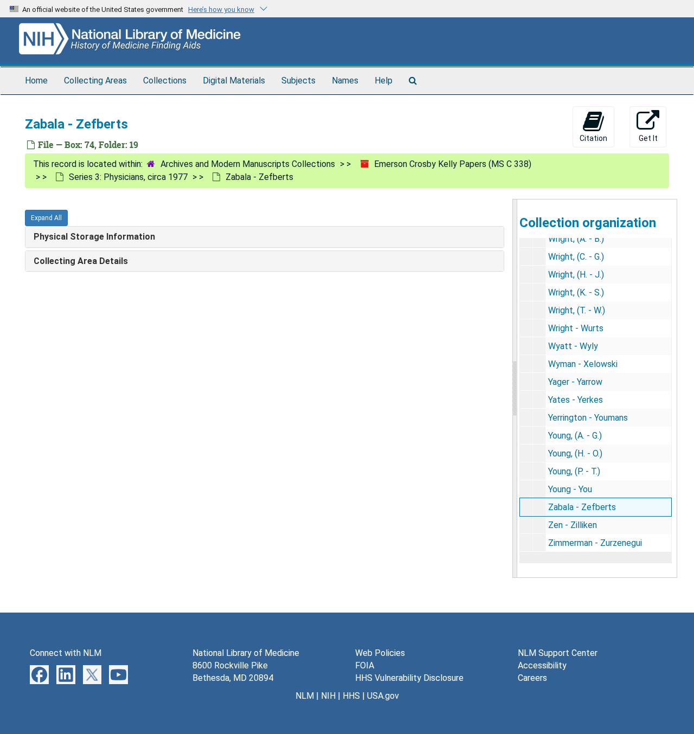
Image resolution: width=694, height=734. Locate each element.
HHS (351, 696)
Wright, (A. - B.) (576, 239)
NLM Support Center (557, 653)
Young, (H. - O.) (575, 453)
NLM (304, 696)
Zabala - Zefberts (582, 507)
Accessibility (542, 665)
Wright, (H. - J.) (576, 274)
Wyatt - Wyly (573, 346)
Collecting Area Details (81, 261)
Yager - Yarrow (575, 382)
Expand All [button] (46, 218)
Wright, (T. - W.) (576, 310)
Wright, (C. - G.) (576, 257)
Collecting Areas (95, 80)
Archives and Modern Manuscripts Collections (247, 164)
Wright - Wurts (575, 328)
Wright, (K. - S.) (576, 292)
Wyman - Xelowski (583, 364)
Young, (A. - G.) (575, 435)
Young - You (570, 489)
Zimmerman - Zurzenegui (595, 543)
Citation (593, 138)
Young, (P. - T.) (574, 471)
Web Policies (380, 653)
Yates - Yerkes (575, 400)
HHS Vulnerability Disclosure (409, 678)
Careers (532, 678)
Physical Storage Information (94, 236)
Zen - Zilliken (572, 525)
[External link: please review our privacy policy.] (39, 674)
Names (345, 80)
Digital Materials (234, 80)
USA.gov (383, 696)
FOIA (364, 665)
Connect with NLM (65, 653)
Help (384, 80)
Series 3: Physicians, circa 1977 (128, 177)
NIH (328, 696)
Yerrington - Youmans (588, 418)
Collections (165, 80)
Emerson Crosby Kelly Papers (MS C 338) (452, 164)
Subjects (298, 80)
